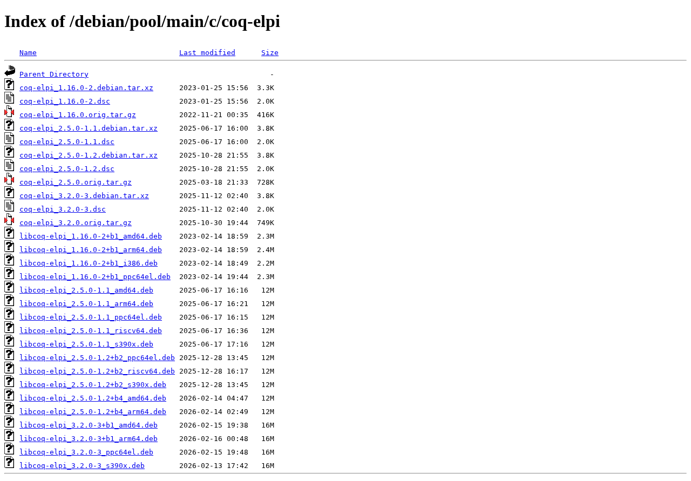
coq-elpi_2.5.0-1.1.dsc (66, 142)
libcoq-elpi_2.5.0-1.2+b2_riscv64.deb (97, 371)
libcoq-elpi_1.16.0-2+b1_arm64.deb (90, 250)
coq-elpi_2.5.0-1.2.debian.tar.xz (88, 155)
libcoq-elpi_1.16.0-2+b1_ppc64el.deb (95, 277)
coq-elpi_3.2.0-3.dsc (62, 209)
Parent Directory (54, 74)
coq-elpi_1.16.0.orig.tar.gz (77, 115)
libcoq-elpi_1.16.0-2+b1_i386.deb (88, 263)
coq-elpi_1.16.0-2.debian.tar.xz (86, 88)
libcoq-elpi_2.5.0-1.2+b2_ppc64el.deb (97, 358)
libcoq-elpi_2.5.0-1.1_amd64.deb (86, 290)
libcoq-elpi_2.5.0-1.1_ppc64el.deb (90, 317)
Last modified (207, 53)
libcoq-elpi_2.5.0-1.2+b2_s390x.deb (92, 385)
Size (270, 53)
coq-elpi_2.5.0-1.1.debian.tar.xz (88, 128)
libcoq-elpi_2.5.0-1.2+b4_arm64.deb (92, 412)
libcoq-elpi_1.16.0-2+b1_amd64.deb (90, 236)
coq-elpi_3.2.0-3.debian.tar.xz (84, 196)
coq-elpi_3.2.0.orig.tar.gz (75, 223)
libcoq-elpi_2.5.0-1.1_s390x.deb (86, 344)
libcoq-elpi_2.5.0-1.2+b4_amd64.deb (92, 398)
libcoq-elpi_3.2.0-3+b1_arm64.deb (88, 439)
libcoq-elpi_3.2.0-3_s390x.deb (82, 466)
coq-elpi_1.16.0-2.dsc (64, 101)
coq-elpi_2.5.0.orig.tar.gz (75, 182)
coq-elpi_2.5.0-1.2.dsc (66, 169)
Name (28, 53)
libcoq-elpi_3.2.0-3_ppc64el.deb (86, 452)
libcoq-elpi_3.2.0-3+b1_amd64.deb (88, 425)
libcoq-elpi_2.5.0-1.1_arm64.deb (86, 304)
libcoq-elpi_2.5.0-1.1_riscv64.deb (90, 331)
